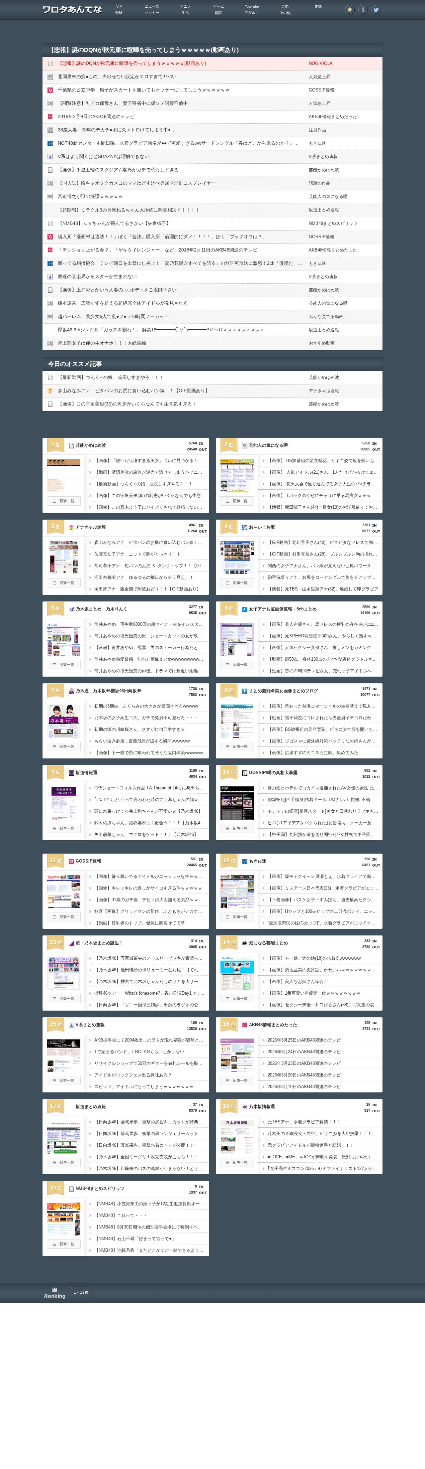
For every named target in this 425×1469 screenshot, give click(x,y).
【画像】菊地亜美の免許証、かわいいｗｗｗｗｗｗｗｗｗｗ (325, 969)
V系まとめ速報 (323, 156)
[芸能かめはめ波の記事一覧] (64, 503)
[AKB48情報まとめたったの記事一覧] (237, 1083)
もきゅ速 (317, 143)
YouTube (252, 6)
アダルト (251, 13)
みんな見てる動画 (326, 316)
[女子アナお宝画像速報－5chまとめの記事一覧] (237, 667)
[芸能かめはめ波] (63, 490)
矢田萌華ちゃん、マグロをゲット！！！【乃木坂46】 (146, 834)
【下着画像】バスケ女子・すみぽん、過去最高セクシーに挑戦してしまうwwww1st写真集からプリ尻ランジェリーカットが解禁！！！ (325, 899)
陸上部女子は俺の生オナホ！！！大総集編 (102, 343)
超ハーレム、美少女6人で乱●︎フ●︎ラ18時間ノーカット (113, 316)
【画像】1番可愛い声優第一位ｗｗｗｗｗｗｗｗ (314, 993)
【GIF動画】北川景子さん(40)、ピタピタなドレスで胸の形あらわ (325, 542)
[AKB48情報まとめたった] (237, 1069)
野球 (119, 13)
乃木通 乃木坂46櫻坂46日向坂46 (108, 691)
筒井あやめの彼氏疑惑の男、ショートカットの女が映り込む (151, 635)
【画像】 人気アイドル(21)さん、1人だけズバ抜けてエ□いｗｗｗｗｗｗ (325, 472)
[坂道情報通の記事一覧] (64, 831)
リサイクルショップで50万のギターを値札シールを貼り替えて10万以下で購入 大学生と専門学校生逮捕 (151, 1063)
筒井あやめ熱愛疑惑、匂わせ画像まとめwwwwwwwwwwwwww (151, 659)
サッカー (152, 13)
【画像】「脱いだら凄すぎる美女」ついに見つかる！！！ (150, 460)
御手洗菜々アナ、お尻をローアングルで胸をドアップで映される (325, 577)
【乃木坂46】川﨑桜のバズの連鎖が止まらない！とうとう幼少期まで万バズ (151, 1168)
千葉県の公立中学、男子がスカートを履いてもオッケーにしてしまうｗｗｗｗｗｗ (144, 89)
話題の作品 (319, 183)
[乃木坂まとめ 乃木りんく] (63, 654)
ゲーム (218, 6)
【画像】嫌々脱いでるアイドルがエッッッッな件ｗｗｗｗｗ (151, 876)
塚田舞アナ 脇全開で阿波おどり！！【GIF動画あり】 (147, 588)
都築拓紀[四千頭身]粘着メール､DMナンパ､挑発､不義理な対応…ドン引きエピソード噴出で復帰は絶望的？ (325, 799)
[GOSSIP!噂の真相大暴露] (237, 817)
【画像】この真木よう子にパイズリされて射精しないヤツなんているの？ (151, 507)
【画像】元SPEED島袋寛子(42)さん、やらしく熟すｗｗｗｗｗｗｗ (325, 635)
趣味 (318, 6)
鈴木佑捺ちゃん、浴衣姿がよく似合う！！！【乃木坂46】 (150, 822)
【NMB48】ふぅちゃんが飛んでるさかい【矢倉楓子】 (114, 223)
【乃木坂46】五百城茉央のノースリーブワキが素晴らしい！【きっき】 (151, 958)
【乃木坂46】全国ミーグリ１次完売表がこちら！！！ (146, 1156)
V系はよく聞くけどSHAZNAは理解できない (103, 156)
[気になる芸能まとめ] (237, 988)
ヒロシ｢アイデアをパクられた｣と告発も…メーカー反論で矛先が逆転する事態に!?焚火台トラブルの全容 (325, 822)
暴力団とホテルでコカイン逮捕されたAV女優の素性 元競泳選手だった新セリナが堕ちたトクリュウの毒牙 (325, 787)
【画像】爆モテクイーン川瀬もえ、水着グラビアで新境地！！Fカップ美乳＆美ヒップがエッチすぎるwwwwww (325, 876)
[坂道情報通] (63, 817)
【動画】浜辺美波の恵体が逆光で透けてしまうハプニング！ (151, 472)
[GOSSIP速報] (63, 906)
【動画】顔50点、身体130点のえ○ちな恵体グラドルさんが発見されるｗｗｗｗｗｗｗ (325, 659)
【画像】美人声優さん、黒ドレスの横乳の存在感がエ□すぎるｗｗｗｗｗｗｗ (325, 624)
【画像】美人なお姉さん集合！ (298, 981)
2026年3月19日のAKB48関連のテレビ (304, 1086)
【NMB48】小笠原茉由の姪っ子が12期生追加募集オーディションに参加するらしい (151, 1203)
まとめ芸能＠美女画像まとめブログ (283, 691)
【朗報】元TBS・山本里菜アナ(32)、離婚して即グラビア (323, 588)
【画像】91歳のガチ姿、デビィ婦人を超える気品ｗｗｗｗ (150, 899)
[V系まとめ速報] (63, 1069)
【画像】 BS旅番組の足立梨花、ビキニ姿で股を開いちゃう (325, 460)
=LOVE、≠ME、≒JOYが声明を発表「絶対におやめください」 (325, 1156)
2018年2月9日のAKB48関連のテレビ (96, 116)
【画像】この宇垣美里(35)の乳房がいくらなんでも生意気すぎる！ (127, 404)
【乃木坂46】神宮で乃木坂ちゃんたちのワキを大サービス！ (151, 981)
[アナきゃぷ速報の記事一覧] (64, 585)
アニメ (185, 6)
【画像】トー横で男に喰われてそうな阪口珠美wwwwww (148, 752)
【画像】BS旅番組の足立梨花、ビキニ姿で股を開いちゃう (325, 729)
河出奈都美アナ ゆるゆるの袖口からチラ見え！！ (144, 577)
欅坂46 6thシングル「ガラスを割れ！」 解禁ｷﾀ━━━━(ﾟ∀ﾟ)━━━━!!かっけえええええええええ (161, 329)
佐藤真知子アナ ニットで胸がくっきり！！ (137, 554)
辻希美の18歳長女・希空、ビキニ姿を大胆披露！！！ (320, 1133)
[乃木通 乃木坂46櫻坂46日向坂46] (63, 736)
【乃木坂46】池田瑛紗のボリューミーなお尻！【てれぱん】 (151, 969)
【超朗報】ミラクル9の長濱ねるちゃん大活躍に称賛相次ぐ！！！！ (129, 210)
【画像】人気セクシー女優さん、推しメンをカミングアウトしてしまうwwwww (325, 647)
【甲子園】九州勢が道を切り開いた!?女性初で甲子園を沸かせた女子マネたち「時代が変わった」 (325, 834)
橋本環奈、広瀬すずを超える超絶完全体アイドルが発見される (123, 303)
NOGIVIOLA (321, 63)
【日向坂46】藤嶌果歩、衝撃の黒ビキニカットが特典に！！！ (151, 1121)
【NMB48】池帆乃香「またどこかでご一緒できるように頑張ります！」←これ (151, 1250)
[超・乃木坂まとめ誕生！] (63, 988)
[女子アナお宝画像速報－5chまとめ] (237, 654)
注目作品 (317, 129)
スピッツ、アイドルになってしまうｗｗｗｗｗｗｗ (144, 1086)
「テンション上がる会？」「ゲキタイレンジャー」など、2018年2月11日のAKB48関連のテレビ (157, 249)
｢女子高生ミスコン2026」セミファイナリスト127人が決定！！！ (325, 1168)
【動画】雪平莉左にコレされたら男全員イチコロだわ (319, 717)
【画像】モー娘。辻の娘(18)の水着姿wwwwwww (314, 958)
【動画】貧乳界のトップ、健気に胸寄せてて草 (139, 922)
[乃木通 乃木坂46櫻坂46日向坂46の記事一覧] (64, 749)
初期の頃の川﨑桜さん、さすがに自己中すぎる (139, 729)
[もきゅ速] (237, 906)
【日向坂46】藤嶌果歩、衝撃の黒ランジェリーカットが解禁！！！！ (151, 1133)
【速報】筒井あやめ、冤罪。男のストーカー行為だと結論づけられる (151, 647)
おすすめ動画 (322, 343)
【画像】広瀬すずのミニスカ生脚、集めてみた (313, 752)
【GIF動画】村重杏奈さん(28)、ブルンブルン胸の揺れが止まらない (325, 554)
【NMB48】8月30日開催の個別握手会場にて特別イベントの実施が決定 (151, 1226)
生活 (185, 13)
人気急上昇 (319, 76)
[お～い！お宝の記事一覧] (237, 585)
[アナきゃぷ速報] (63, 572)
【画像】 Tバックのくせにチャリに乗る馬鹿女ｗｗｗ (319, 495)
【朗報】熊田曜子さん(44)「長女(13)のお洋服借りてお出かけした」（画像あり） (325, 507)
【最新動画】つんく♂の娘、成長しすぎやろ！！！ (111, 377)
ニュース (152, 6)
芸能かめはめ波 (324, 169)
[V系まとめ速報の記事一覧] (64, 1083)
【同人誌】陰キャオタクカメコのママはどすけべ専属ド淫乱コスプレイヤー (137, 183)
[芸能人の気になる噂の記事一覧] (237, 503)
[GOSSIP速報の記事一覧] (64, 919)
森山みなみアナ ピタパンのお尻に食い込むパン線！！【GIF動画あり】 (134, 390)
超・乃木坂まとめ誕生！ (99, 943)
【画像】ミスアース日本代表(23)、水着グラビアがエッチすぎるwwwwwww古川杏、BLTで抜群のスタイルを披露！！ (325, 888)
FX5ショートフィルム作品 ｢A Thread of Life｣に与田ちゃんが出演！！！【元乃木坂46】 (151, 787)
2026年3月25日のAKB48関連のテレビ (304, 1040)
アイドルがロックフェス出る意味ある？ (133, 1074)
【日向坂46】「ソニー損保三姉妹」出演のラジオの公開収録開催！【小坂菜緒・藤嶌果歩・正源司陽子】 (151, 1004)
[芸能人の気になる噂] (237, 490)
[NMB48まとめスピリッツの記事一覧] (64, 1246)
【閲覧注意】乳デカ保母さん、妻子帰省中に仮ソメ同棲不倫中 (123, 103)
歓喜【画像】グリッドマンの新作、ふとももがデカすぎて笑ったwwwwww (151, 911)
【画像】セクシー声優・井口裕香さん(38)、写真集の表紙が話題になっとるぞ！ (325, 1004)
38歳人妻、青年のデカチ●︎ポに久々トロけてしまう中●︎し (116, 129)
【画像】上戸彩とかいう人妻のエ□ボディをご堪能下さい (117, 289)
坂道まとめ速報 (324, 209)
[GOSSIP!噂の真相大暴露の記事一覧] (237, 831)
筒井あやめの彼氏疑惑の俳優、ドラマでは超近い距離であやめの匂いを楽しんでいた (151, 670)
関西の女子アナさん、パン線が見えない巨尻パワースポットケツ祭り (325, 565)
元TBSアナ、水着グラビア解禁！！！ (304, 1121)
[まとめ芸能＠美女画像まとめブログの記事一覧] (237, 749)
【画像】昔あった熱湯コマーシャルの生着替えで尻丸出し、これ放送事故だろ (325, 706)
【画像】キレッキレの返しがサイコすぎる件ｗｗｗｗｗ (148, 888)
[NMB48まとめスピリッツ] (63, 1233)
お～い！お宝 (262, 527)
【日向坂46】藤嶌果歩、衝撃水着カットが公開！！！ (146, 1145)
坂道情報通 (86, 772)
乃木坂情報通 (262, 1106)
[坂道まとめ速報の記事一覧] (64, 1165)
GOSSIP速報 (321, 89)
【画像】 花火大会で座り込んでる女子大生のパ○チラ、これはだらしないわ (325, 483)
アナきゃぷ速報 (324, 390)
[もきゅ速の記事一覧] (237, 919)
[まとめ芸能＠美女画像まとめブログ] (237, 736)
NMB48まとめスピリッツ (333, 223)
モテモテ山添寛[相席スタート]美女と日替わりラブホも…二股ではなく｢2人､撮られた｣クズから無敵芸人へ (325, 811)
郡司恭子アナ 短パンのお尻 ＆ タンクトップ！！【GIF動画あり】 (151, 565)
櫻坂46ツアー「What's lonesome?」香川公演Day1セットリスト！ (151, 993)
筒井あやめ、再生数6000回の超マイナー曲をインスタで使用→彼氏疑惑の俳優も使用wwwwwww (151, 624)
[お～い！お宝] (237, 572)
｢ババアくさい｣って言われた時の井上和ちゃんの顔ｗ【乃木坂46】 (151, 799)
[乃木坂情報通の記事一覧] (237, 1165)
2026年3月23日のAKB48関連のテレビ (304, 1063)
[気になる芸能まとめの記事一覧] (237, 1001)
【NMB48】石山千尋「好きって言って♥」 (135, 1238)
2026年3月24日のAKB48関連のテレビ (304, 1051)
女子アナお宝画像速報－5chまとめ (283, 609)
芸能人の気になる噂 (328, 196)
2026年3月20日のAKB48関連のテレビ (304, 1074)
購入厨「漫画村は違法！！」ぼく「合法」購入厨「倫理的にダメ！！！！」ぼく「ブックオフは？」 (162, 236)
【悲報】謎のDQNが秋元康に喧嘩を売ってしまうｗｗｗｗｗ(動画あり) (132, 63)
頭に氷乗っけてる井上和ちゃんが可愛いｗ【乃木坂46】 (148, 811)
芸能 (285, 6)
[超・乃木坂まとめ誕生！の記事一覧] (64, 1001)
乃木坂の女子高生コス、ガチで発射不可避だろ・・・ (146, 717)
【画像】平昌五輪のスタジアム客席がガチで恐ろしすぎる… (120, 169)
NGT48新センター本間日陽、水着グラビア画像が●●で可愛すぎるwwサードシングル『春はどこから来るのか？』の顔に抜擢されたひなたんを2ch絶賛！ (217, 143)
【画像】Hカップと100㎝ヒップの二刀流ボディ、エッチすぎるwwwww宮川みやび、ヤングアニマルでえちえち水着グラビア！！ (325, 911)
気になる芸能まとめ (268, 943)
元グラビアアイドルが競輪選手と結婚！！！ (311, 1145)
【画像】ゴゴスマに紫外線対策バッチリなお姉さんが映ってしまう (325, 740)
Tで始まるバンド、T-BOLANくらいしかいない (139, 1051)
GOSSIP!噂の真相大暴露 (273, 772)
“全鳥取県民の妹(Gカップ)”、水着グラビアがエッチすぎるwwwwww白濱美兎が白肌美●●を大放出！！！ (325, 922)
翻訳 (218, 13)
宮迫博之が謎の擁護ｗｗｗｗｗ (90, 196)
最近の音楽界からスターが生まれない (97, 276)
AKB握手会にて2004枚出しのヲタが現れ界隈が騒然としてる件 (151, 1040)
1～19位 (81, 1292)
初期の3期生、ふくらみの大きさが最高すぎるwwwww (146, 706)
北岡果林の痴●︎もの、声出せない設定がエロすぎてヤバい (117, 76)
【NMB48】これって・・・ (120, 1215)
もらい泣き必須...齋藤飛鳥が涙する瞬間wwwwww (142, 740)
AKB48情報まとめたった (333, 116)
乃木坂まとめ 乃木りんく (102, 609)
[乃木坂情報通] (237, 1151)
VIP (119, 6)
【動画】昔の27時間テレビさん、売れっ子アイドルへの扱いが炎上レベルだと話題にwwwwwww (325, 670)
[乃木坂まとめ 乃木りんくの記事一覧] (64, 667)
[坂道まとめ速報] (63, 1151)
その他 (285, 13)
